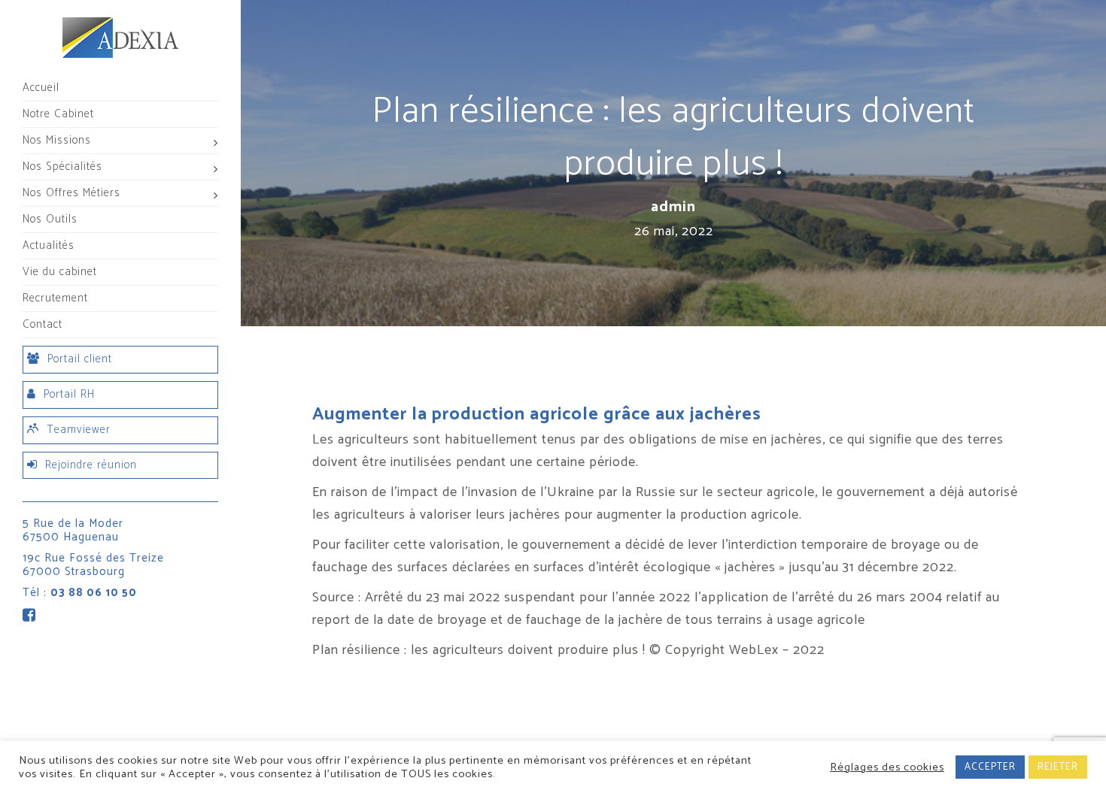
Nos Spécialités (62, 166)
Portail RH (69, 394)
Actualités (48, 245)
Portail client (79, 359)
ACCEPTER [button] (990, 767)
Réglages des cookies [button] (887, 767)
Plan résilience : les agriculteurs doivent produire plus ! (479, 650)
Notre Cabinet (58, 113)
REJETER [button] (1058, 767)
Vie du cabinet (60, 271)
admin (673, 207)
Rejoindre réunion (91, 465)
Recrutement (55, 298)
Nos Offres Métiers (71, 192)
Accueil (41, 87)
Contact (42, 324)
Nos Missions (57, 140)
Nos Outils (50, 219)
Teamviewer (79, 429)
